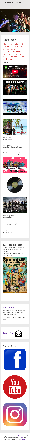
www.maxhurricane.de (11, 3)
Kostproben (9, 307)
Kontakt (8, 333)
